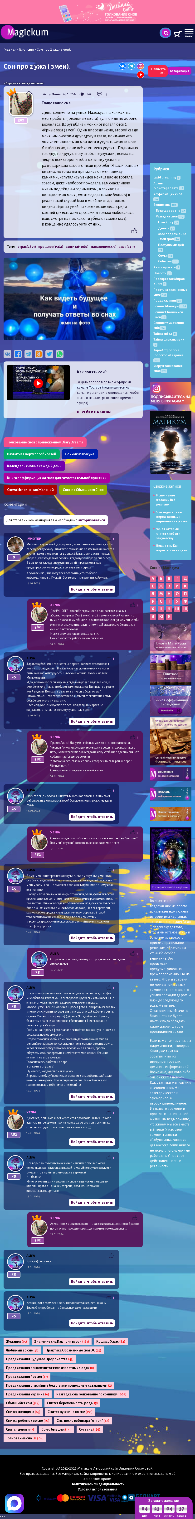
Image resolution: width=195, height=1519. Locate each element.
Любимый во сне (22, 1350)
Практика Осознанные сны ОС (73, 1350)
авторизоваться (91, 520)
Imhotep (33, 538)
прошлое (50, 247)
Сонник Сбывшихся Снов (83, 490)
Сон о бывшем (56, 1429)
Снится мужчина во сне (70, 1412)
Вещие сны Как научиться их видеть (171, 548)
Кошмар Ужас (110, 1341)
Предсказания (167, 300)
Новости (162, 273)
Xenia (56, 94)
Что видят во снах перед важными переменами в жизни (172, 517)
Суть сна (89, 1429)
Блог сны (26, 49)
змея (127, 247)
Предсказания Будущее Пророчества (40, 1359)
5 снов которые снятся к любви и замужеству (168, 533)
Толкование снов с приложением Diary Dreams (45, 442)
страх (27, 247)
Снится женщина (23, 1412)
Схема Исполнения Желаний (30, 490)
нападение (104, 247)
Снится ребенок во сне (27, 1421)
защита (77, 247)
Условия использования (97, 1489)
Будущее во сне (170, 210)
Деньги (166, 228)
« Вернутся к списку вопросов (24, 83)
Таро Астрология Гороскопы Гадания (168, 354)
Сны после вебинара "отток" (83, 1421)
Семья (165, 255)
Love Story (168, 222)
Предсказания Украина (27, 1394)
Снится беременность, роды (72, 1403)
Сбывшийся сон (23, 1403)
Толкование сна (25, 1438)
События (167, 261)
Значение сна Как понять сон (61, 1341)
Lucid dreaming (166, 177)
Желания (16, 1341)
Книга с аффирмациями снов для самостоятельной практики (57, 478)
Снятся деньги (20, 1429)
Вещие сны (164, 205)
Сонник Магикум (169, 306)
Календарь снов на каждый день (34, 466)
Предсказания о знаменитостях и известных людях (50, 1368)
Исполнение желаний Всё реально (165, 500)
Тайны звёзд (164, 334)
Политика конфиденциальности (98, 1484)
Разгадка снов (169, 216)
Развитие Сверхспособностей (31, 454)
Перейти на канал (94, 412)
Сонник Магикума (79, 454)
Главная (10, 49)
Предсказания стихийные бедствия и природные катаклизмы (59, 1385)
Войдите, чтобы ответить (92, 589)
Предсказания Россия (27, 1377)
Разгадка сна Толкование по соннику (91, 1394)
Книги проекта (166, 267)
